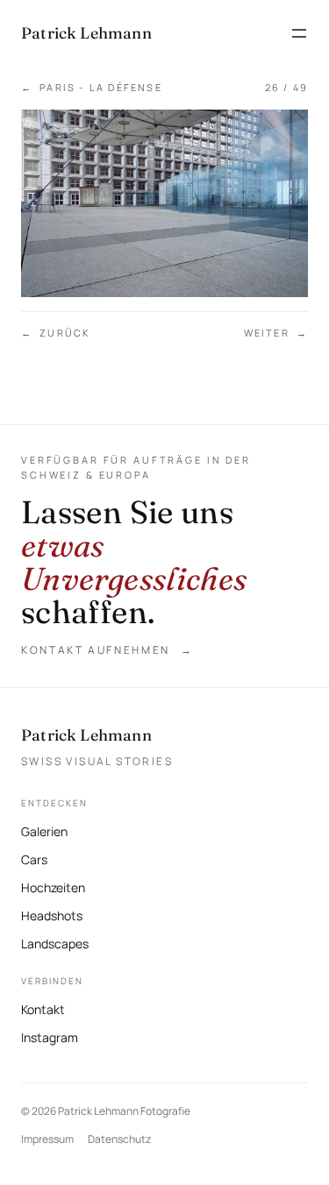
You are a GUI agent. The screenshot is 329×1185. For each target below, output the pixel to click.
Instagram (49, 1035)
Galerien (44, 831)
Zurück (55, 332)
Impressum (47, 1139)
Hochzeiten (53, 887)
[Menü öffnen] (299, 33)
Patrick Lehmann (86, 735)
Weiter (276, 332)
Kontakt (43, 1009)
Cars (34, 859)
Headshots (51, 915)
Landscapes (55, 943)
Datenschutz (119, 1139)
